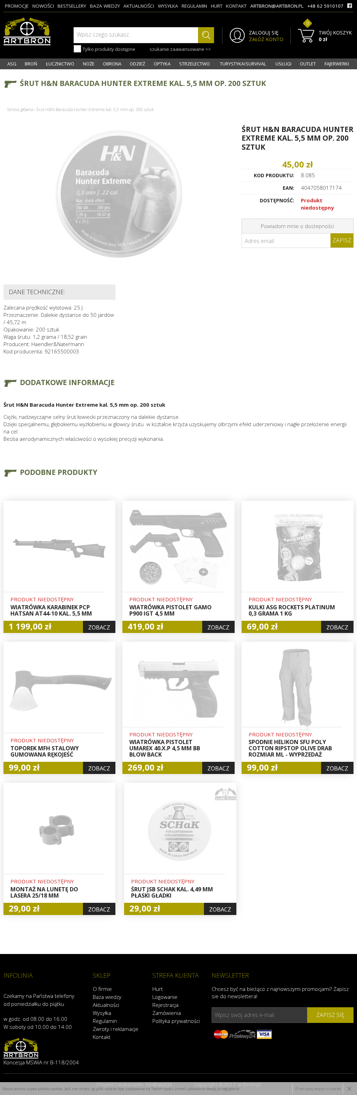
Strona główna (20, 109)
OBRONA (112, 64)
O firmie (102, 988)
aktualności (138, 6)
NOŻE (88, 64)
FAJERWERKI (337, 64)
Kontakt (102, 1036)
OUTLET (308, 64)
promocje (17, 6)
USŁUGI (283, 64)
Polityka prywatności (176, 1020)
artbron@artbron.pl (277, 6)
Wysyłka (102, 1012)
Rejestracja (165, 1004)
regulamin (194, 6)
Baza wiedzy (107, 996)
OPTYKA (162, 64)
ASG (11, 64)
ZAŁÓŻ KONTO (266, 39)
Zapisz (342, 240)
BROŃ (31, 64)
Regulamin (105, 1020)
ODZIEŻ (137, 64)
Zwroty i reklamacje (115, 1028)
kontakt (236, 6)
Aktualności (106, 1004)
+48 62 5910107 (325, 6)
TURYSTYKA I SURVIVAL (243, 64)
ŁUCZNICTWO (60, 64)
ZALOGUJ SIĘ (264, 33)
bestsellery (72, 6)
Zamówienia (166, 1012)
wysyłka (168, 6)
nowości (43, 6)
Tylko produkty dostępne (108, 49)
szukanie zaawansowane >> (180, 49)
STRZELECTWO (194, 64)
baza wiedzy (105, 6)
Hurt (157, 988)
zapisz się (330, 1015)
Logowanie (164, 996)
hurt (216, 6)
